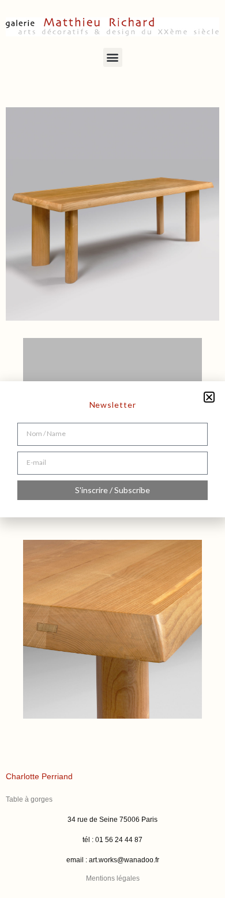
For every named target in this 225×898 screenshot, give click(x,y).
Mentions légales (113, 878)
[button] (112, 57)
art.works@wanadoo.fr (124, 860)
